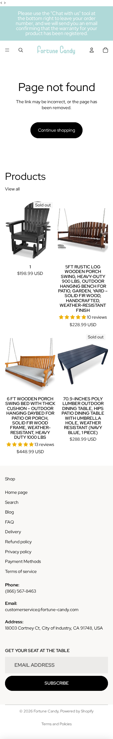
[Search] (21, 50)
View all (12, 189)
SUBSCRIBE (57, 683)
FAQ (9, 522)
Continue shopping (56, 130)
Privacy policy (18, 551)
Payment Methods (23, 561)
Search (12, 502)
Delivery (13, 531)
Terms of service (21, 571)
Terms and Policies (56, 723)
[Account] (92, 50)
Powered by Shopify (77, 711)
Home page (16, 492)
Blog (9, 512)
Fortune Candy (46, 711)
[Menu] (7, 50)
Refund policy (18, 541)
